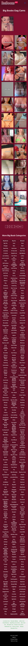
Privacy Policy (14, 639)
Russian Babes (14, 621)
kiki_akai (7, 89)
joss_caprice (21, 42)
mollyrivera (20, 73)
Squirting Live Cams (15, 622)
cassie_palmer (8, 58)
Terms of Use (14, 641)
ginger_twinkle (21, 182)
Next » (20, 226)
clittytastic (20, 89)
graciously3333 (21, 136)
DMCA (14, 637)
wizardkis (7, 214)
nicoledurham (20, 214)
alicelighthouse (8, 136)
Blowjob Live (10, 624)
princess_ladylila (8, 182)
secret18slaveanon (9, 167)
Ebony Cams (15, 626)
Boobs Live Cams (18, 624)
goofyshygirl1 (7, 105)
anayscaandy (7, 198)
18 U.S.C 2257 (14, 635)
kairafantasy (21, 120)
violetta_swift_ (8, 42)
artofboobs (7, 73)
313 (16, 226)
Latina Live (21, 621)
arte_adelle (20, 151)
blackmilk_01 (7, 120)
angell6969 (20, 58)
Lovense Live (6, 621)
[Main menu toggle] (25, 3)
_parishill (7, 151)
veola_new (20, 198)
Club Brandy (6, 622)
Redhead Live (8, 626)
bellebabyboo (20, 167)
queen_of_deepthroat (10, 24)
